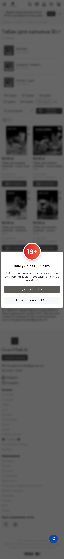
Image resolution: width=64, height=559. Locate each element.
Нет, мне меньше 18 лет (32, 300)
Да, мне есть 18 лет (32, 289)
